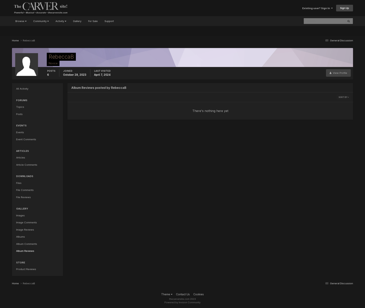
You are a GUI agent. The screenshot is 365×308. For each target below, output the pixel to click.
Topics (20, 106)
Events (20, 132)
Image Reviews (25, 229)
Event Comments (26, 139)
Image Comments (26, 222)
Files (18, 182)
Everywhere (332, 21)
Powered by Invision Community (182, 302)
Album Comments (26, 243)
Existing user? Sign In (316, 8)
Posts (19, 114)
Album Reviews (25, 250)
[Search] (348, 21)
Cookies (198, 294)
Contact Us (183, 294)
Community (40, 21)
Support (109, 21)
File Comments (25, 189)
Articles (20, 157)
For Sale (93, 21)
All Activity (22, 88)
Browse (20, 21)
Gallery (77, 21)
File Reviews (23, 197)
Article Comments (26, 164)
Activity (60, 21)
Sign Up (344, 7)
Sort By (343, 97)
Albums (20, 236)
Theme (166, 294)
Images (20, 215)
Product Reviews (26, 269)
